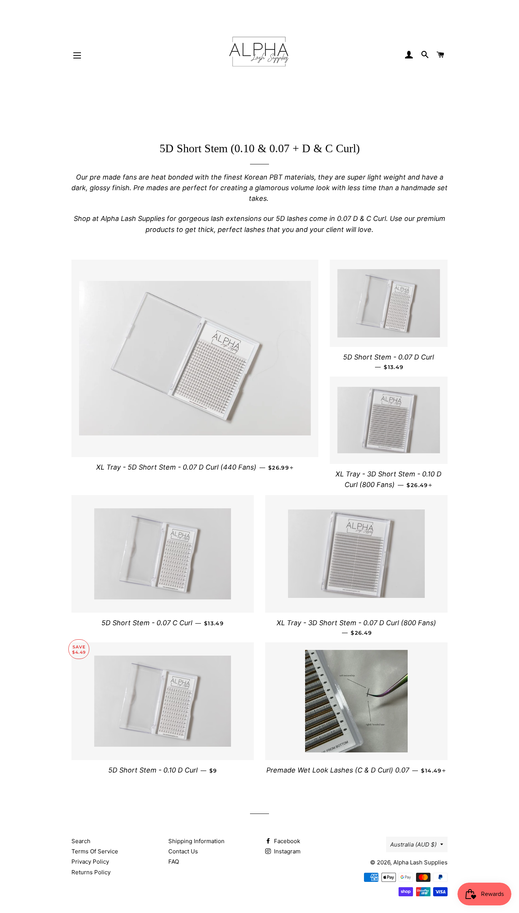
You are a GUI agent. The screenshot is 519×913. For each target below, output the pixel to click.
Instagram (286, 851)
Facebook (286, 841)
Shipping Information (196, 841)
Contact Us (183, 851)
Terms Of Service (94, 851)
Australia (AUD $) (413, 844)
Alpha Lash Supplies (420, 862)
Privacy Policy (90, 861)
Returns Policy (91, 872)
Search (80, 841)
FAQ (173, 861)
